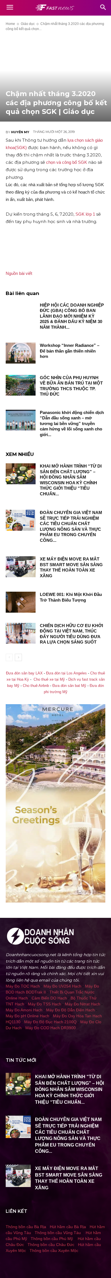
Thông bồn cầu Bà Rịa (26, 1226)
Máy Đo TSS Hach (44, 1004)
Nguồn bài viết (19, 273)
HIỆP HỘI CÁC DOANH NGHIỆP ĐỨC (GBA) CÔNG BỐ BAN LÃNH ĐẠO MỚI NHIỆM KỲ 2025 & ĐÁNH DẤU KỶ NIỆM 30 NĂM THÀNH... (72, 316)
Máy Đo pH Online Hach (27, 1016)
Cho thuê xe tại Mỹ (49, 680)
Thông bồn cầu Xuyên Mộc (54, 1250)
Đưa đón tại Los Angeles (66, 673)
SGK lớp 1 (85, 214)
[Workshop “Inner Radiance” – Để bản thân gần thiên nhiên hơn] (21, 353)
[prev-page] (9, 657)
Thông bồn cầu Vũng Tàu (58, 1232)
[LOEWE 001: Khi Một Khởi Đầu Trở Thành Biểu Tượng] (21, 602)
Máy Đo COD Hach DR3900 (50, 1028)
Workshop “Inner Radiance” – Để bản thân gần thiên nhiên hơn (69, 351)
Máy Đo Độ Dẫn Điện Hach (70, 1010)
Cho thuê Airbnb (36, 686)
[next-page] (18, 657)
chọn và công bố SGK (67, 162)
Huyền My (20, 132)
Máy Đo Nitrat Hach (82, 1004)
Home (10, 24)
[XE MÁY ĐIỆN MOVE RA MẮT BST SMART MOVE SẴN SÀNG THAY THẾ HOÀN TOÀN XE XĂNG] (21, 566)
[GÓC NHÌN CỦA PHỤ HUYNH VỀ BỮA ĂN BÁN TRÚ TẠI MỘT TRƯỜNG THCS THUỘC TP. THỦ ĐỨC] (21, 385)
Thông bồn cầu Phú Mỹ (52, 1238)
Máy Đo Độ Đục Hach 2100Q (50, 1022)
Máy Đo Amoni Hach (24, 1010)
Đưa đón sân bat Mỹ (69, 686)
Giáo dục (28, 24)
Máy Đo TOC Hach (23, 986)
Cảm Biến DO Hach (49, 998)
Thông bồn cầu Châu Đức (51, 1244)
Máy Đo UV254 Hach (62, 986)
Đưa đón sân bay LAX (24, 673)
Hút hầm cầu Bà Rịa (68, 1226)
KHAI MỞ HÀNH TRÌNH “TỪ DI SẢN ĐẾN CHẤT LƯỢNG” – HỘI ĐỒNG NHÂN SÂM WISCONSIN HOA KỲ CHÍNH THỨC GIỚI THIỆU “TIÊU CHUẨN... (69, 1089)
